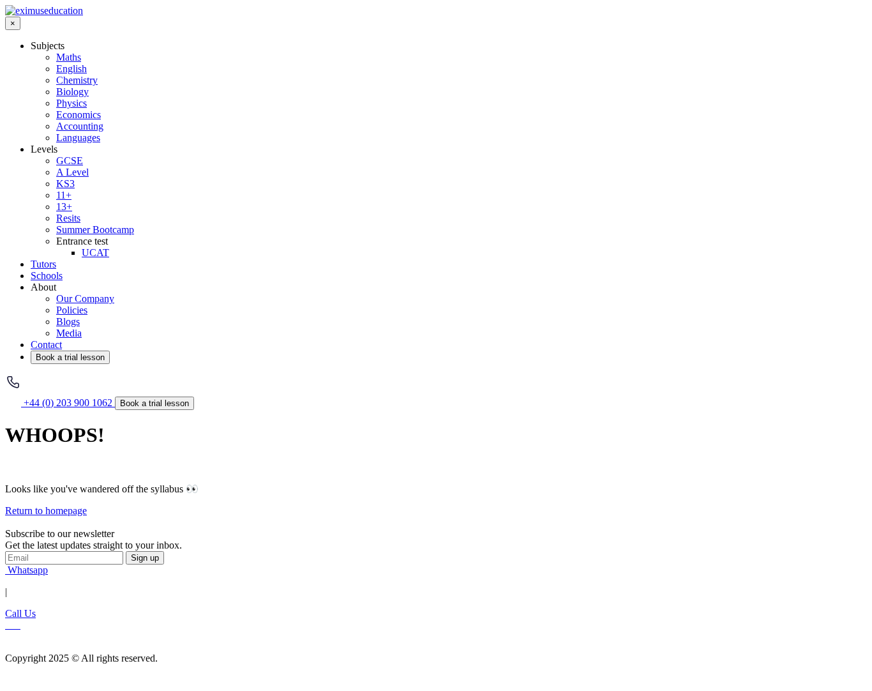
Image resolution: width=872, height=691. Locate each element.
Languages (78, 137)
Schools (47, 275)
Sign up (145, 558)
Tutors (43, 264)
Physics (71, 103)
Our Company (85, 298)
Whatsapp (26, 570)
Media (69, 333)
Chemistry (77, 80)
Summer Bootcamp (95, 229)
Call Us (20, 613)
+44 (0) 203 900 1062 (68, 402)
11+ (63, 195)
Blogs (68, 321)
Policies (71, 310)
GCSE (69, 160)
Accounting (79, 126)
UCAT (95, 252)
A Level (72, 172)
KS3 (65, 183)
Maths (68, 57)
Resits (68, 218)
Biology (72, 91)
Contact (46, 344)
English (71, 68)
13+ (64, 206)
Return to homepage (46, 510)
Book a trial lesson (70, 357)
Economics (78, 114)
